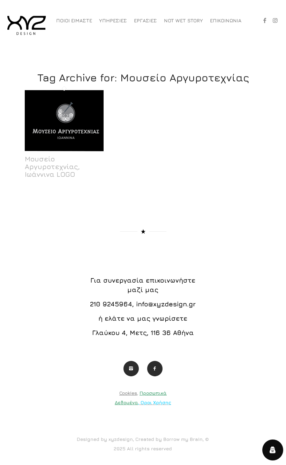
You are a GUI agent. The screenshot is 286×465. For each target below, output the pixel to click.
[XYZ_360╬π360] (26, 20)
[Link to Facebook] (264, 20)
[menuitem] (74, 20)
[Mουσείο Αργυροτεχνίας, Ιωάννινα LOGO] (64, 150)
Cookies (128, 393)
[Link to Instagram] (275, 20)
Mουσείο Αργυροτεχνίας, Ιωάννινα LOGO (52, 166)
